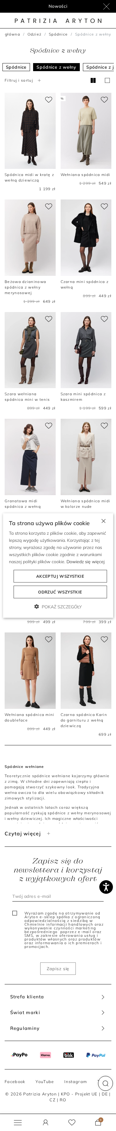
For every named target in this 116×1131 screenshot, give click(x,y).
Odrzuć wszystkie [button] (60, 591)
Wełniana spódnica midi (85, 174)
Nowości (58, 6)
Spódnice (58, 34)
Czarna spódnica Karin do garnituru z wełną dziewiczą (84, 720)
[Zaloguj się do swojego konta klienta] (45, 1122)
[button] (105, 1083)
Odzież (35, 34)
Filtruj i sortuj (19, 80)
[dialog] (58, 565)
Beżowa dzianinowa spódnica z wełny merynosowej (25, 287)
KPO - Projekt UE (79, 1093)
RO (63, 1099)
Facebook (15, 1081)
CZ (52, 1099)
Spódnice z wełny (56, 67)
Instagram (75, 1081)
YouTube (45, 1081)
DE (105, 1093)
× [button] (103, 520)
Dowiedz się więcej (86, 561)
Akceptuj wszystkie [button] (60, 576)
